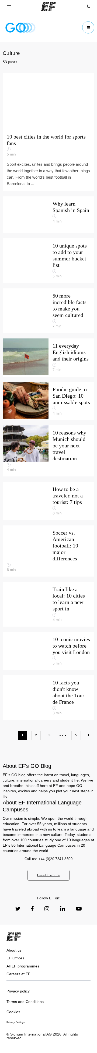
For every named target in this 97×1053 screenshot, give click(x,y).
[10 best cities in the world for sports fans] (48, 132)
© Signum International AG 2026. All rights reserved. (42, 1036)
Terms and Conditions (25, 1001)
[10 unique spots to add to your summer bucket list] (48, 260)
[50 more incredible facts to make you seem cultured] (48, 310)
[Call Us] (88, 6)
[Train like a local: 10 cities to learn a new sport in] (48, 604)
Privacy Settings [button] (15, 1022)
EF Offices (15, 958)
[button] (9, 6)
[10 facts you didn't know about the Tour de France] (48, 697)
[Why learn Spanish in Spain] (48, 214)
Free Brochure (48, 875)
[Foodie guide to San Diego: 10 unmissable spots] (48, 401)
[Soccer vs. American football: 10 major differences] (48, 551)
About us (14, 950)
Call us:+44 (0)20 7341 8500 (48, 859)
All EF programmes (22, 966)
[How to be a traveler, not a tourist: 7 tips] (48, 501)
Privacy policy (18, 991)
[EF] (48, 6)
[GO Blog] (20, 28)
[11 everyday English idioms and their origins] (48, 357)
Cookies (13, 1012)
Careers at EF (18, 974)
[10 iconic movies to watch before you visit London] (48, 651)
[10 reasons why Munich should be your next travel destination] (48, 450)
